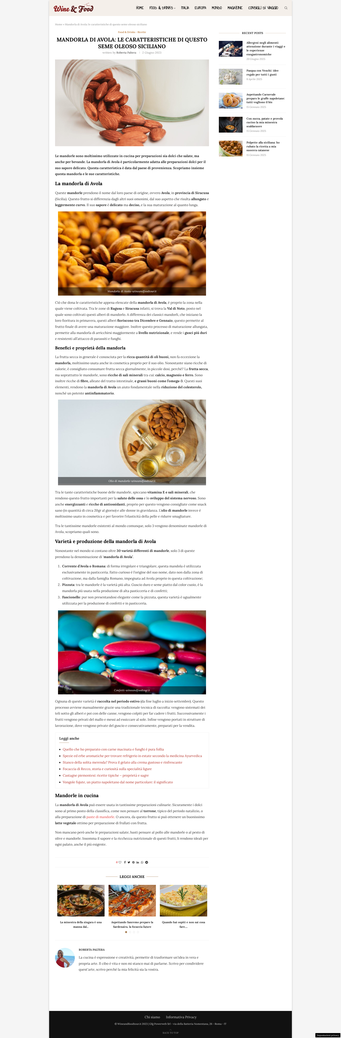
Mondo (217, 8)
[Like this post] (120, 862)
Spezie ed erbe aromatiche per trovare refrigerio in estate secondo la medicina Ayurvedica (132, 756)
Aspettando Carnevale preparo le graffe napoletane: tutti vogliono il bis (265, 98)
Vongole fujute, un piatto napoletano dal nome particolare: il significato (118, 782)
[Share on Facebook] (125, 862)
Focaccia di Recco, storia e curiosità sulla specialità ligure (107, 769)
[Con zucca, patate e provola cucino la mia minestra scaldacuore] (231, 125)
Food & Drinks (161, 8)
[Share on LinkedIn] (138, 862)
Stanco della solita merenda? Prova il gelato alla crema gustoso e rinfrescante (122, 762)
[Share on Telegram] (146, 862)
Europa (200, 8)
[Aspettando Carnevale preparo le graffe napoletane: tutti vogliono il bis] (231, 100)
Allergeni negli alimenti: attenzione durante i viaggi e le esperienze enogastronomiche (265, 48)
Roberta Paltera (126, 52)
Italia (185, 8)
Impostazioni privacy (328, 1035)
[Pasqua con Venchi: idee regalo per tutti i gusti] (231, 77)
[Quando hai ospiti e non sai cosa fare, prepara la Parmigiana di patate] (183, 900)
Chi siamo (152, 1017)
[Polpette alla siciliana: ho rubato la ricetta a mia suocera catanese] (231, 149)
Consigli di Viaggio (263, 8)
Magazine (235, 8)
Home (140, 8)
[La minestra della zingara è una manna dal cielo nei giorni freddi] (81, 900)
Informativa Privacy (181, 1017)
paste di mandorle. (101, 817)
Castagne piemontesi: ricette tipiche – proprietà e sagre (106, 775)
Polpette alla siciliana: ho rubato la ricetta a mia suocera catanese (263, 146)
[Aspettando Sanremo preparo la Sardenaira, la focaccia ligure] (132, 900)
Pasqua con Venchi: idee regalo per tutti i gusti (262, 72)
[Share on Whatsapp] (142, 862)
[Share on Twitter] (129, 862)
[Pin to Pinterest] (133, 862)
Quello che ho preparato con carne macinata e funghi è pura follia (113, 749)
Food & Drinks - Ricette (132, 32)
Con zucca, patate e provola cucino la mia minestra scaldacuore (264, 122)
